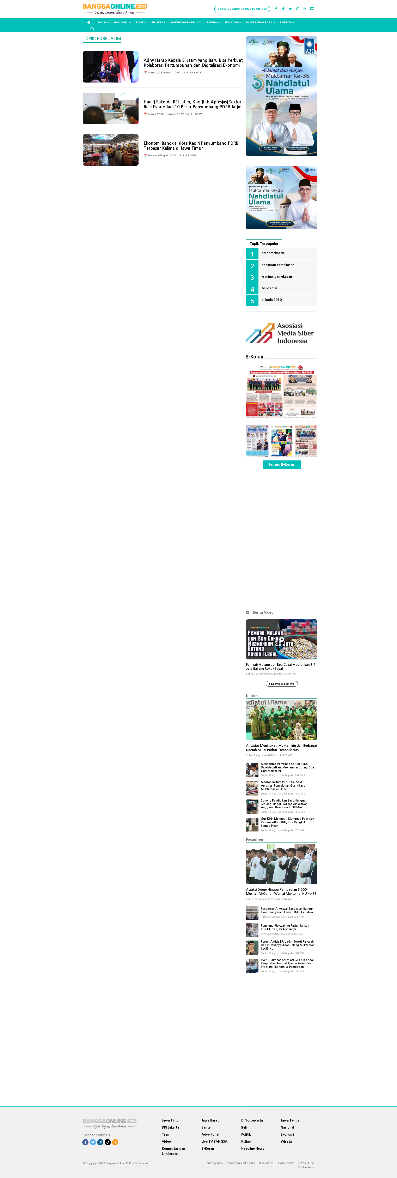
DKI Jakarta (170, 1127)
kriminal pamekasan (277, 276)
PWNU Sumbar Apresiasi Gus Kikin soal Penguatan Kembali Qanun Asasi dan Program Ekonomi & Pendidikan (287, 963)
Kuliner (246, 1141)
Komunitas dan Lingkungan (173, 1151)
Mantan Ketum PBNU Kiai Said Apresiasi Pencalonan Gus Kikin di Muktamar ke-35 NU (283, 786)
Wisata (286, 1141)
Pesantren (254, 839)
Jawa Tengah (291, 1120)
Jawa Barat (210, 1120)
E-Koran (254, 357)
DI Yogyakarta (252, 1120)
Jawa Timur (171, 1120)
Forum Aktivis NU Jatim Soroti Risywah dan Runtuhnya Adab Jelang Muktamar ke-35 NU (287, 945)
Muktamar (269, 288)
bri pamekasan (273, 253)
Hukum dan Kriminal (186, 22)
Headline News (252, 1148)
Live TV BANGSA (214, 1141)
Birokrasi (158, 22)
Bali (244, 1127)
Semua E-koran (281, 464)
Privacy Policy (285, 1163)
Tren (165, 1134)
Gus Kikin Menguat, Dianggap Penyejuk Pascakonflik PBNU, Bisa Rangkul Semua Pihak (287, 822)
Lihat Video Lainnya (281, 683)
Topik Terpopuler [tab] (264, 243)
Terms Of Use (306, 1163)
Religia (212, 22)
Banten (207, 1127)
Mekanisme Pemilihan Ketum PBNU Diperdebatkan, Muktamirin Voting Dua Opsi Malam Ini (287, 767)
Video (166, 1141)
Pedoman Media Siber (241, 1163)
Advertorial (210, 1134)
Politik (141, 22)
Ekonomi (231, 22)
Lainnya (286, 22)
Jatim (101, 22)
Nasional (121, 22)
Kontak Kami (306, 1167)
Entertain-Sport (259, 22)
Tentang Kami (214, 1163)
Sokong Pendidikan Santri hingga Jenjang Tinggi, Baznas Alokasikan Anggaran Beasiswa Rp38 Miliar (284, 804)
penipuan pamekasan (278, 264)
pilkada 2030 (272, 299)
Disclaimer (266, 1163)
